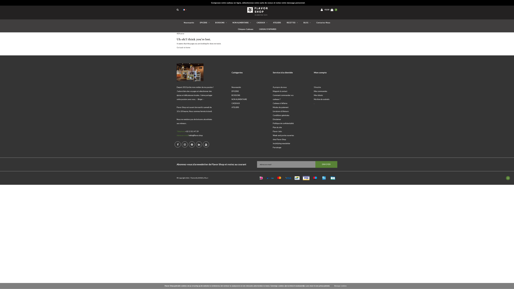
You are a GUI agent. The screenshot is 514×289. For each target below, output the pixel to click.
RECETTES (291, 23)
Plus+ (206, 178)
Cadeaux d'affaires (280, 103)
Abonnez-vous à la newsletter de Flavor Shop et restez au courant (211, 164)
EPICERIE (203, 23)
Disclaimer (277, 119)
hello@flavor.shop (196, 135)
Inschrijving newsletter (281, 143)
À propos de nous (280, 87)
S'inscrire (317, 87)
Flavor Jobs (277, 131)
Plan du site (277, 127)
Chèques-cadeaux (245, 29)
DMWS (200, 178)
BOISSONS (219, 23)
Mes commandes (320, 91)
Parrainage (277, 147)
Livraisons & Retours (281, 111)
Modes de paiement (280, 107)
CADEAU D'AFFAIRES (267, 29)
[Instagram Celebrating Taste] (185, 144)
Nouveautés (189, 23)
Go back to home (183, 47)
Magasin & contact (280, 91)
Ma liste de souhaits (321, 99)
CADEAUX (261, 23)
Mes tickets (318, 95)
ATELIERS (277, 23)
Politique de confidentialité (283, 123)
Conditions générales (281, 115)
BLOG (305, 23)
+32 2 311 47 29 (192, 131)
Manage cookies (340, 286)
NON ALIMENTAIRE (241, 23)
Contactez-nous (323, 23)
